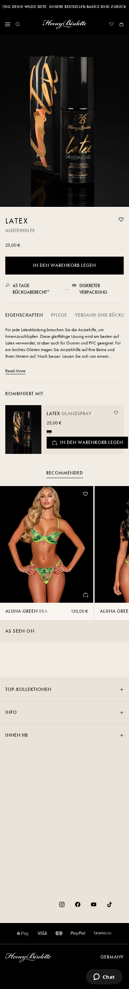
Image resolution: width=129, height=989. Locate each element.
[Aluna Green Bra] (46, 544)
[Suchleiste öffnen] (17, 24)
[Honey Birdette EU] (64, 24)
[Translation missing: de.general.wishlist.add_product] (121, 219)
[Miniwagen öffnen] (121, 24)
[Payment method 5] (102, 933)
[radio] (49, 431)
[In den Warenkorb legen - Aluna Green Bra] (85, 594)
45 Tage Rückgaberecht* (31, 289)
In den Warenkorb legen (64, 265)
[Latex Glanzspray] (23, 429)
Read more (15, 371)
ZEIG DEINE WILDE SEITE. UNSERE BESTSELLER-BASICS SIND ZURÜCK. (64, 7)
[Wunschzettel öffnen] (111, 24)
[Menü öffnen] (8, 24)
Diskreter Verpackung (93, 289)
